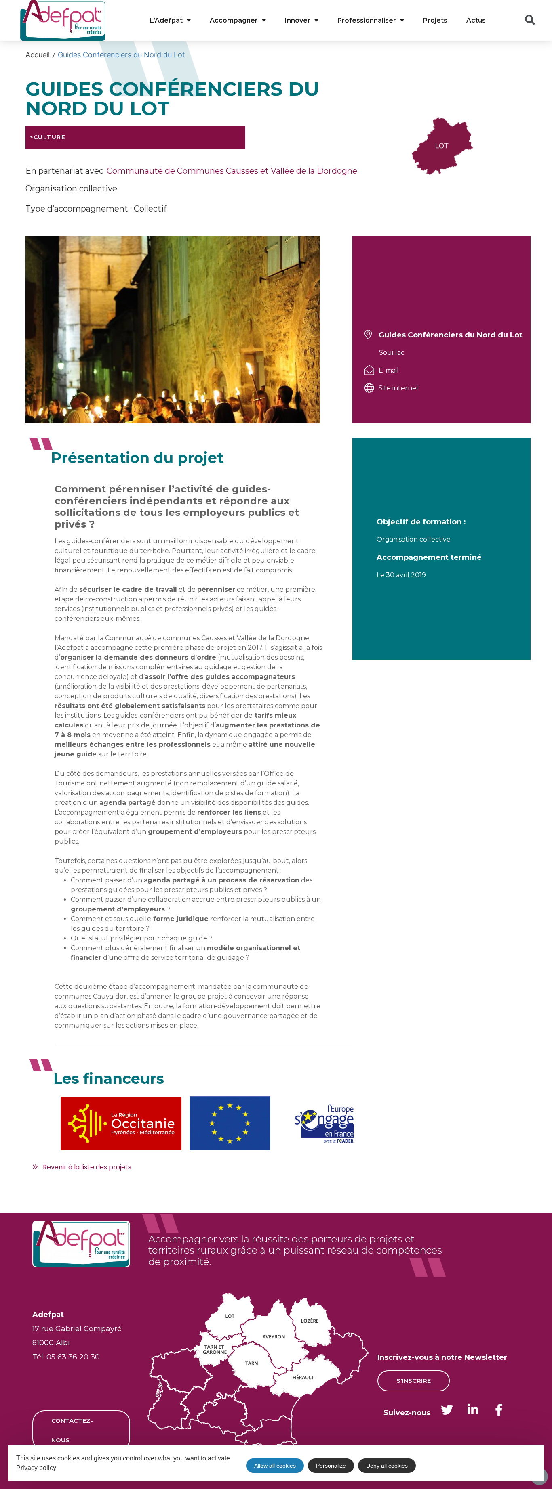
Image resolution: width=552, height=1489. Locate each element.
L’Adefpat (166, 20)
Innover (297, 20)
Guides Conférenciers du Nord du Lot (121, 54)
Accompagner (234, 20)
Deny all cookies (387, 1465)
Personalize (331, 1465)
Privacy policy (36, 1467)
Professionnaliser (366, 20)
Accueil (37, 54)
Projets (435, 20)
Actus (476, 20)
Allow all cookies (275, 1465)
